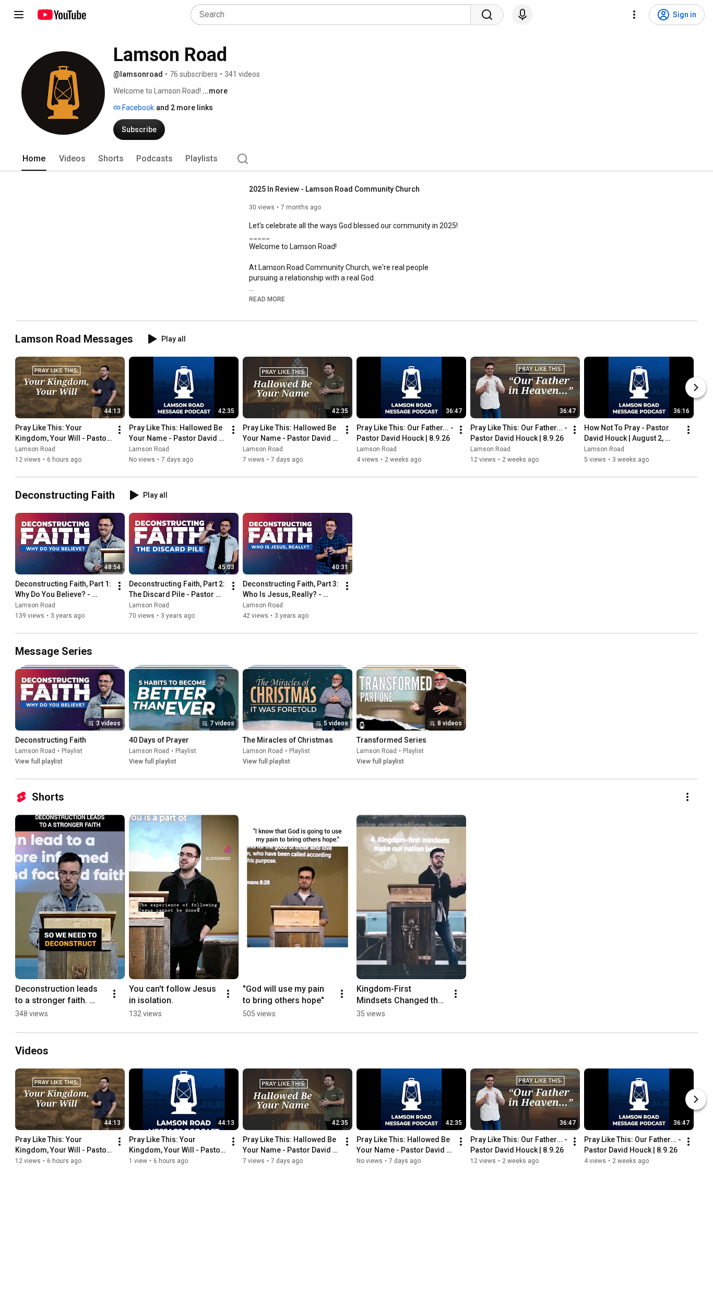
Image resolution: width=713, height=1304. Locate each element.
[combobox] (333, 14)
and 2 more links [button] (184, 107)
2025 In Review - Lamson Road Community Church (334, 189)
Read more (267, 299)
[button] (267, 298)
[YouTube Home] (61, 14)
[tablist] (356, 158)
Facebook (137, 107)
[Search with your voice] (522, 14)
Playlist (72, 751)
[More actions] (119, 429)
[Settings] (634, 14)
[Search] (487, 14)
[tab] (33, 158)
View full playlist (39, 761)
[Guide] (19, 14)
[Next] (695, 387)
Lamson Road (35, 449)
